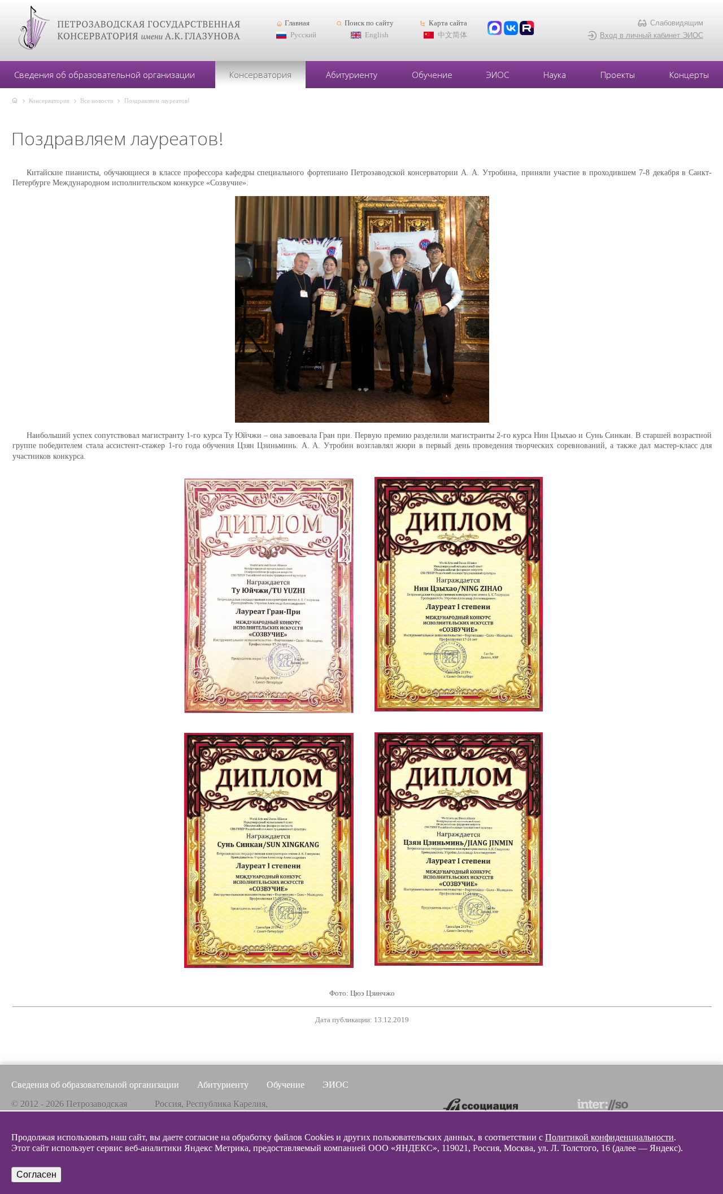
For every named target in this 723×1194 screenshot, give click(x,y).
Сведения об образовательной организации (104, 75)
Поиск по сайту (369, 23)
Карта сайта (448, 23)
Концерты (689, 75)
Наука (554, 75)
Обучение (432, 75)
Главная (297, 23)
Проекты (617, 75)
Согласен (36, 1174)
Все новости (97, 100)
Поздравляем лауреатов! (157, 100)
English (377, 35)
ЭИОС (497, 75)
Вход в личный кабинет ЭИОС (651, 35)
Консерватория (260, 75)
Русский (303, 35)
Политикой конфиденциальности (609, 1137)
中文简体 (452, 35)
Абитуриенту (351, 75)
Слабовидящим (676, 23)
